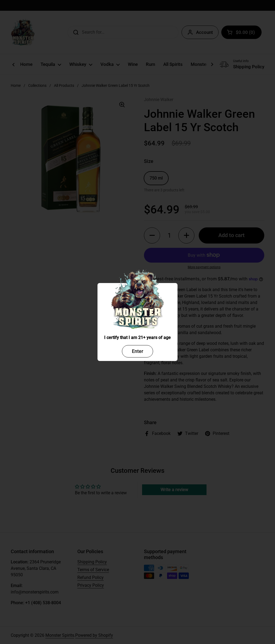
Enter (137, 351)
